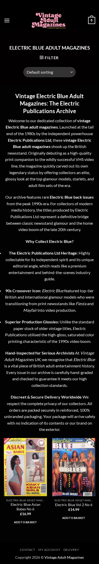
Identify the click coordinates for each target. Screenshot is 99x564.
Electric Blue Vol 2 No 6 (73, 505)
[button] (7, 20)
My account (49, 550)
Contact (27, 550)
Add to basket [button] (25, 522)
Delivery (71, 550)
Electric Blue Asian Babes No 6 (25, 507)
